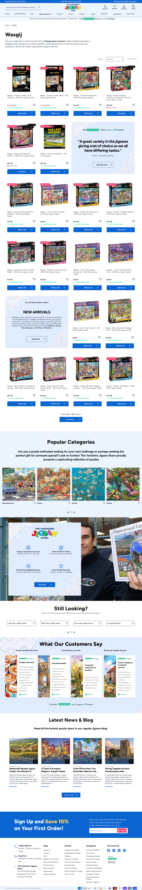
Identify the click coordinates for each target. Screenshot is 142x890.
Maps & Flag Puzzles (93, 871)
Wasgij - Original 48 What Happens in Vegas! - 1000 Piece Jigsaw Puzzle (87, 387)
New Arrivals (69, 874)
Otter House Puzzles (72, 862)
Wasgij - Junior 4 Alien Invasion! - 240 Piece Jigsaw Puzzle (53, 213)
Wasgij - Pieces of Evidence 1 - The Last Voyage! (53, 155)
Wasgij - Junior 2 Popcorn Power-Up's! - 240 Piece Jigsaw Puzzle (119, 271)
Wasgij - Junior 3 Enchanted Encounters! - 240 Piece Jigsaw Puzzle (85, 272)
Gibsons (68, 856)
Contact (46, 853)
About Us (47, 850)
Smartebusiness (36, 888)
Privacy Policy (48, 865)
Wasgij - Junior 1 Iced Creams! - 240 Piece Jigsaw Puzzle (86, 329)
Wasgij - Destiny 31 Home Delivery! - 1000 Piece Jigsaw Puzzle (54, 271)
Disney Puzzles (91, 862)
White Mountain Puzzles (74, 871)
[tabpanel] (19, 487)
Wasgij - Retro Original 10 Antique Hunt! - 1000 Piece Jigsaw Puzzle (118, 329)
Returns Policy (48, 868)
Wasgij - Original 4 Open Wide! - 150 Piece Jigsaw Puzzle (54, 97)
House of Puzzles (71, 859)
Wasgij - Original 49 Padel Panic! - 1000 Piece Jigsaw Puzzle (86, 213)
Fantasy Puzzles (92, 865)
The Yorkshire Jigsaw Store (18, 888)
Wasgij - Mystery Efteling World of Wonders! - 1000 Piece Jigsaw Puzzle (20, 214)
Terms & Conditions (50, 862)
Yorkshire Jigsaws (92, 882)
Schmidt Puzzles (71, 868)
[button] (44, 13)
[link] (103, 165)
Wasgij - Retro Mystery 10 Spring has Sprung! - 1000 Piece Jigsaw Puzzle (21, 387)
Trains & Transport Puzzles (93, 878)
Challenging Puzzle (93, 856)
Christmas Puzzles (93, 859)
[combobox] (23, 7)
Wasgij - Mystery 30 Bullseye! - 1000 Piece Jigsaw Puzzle (121, 387)
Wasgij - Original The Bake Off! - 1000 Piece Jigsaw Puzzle (85, 97)
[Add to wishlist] (34, 106)
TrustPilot (68, 572)
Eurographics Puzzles (73, 853)
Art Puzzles (90, 853)
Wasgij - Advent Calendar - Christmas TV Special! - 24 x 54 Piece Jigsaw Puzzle (118, 98)
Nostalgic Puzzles (92, 874)
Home (7, 25)
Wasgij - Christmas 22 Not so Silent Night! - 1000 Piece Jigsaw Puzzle (20, 271)
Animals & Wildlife (93, 850)
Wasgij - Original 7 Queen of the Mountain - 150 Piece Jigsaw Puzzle (20, 97)
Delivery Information (51, 859)
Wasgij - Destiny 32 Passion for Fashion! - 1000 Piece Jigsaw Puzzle (21, 155)
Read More (13, 786)
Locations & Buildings (94, 868)
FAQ (45, 856)
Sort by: (101, 59)
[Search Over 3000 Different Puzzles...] (39, 7)
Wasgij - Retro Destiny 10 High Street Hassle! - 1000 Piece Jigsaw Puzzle (53, 388)
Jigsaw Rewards (49, 874)
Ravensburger (70, 865)
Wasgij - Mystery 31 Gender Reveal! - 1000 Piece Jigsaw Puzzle (121, 213)
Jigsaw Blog (48, 871)
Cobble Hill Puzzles (72, 850)
